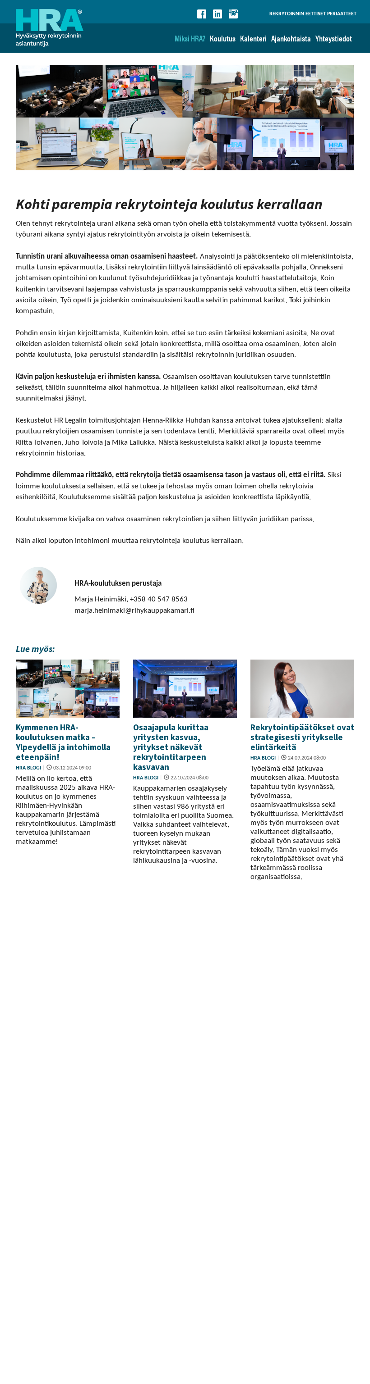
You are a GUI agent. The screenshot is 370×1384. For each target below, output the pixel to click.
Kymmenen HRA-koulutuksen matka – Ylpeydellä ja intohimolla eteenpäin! (63, 742)
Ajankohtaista (291, 38)
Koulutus (223, 38)
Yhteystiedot (333, 38)
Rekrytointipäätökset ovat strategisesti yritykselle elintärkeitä (302, 737)
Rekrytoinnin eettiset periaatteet (312, 14)
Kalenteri (253, 38)
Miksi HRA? (190, 38)
